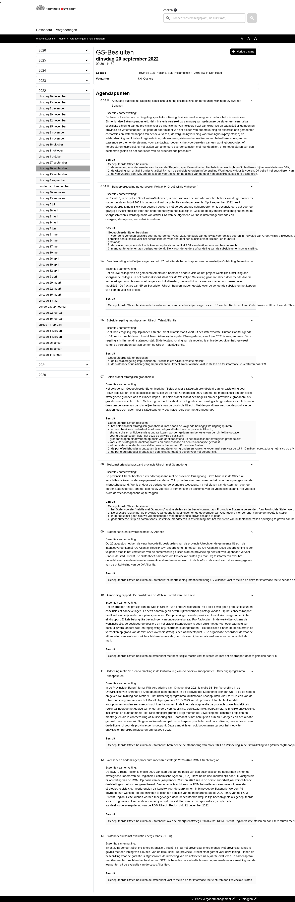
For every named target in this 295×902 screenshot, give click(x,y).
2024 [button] (42, 70)
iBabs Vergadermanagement (213, 899)
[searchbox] (204, 18)
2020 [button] (42, 375)
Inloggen (247, 899)
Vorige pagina (245, 51)
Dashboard (44, 30)
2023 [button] (42, 80)
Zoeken (168, 10)
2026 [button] (42, 50)
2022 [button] (42, 90)
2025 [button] (42, 60)
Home (62, 38)
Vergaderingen (66, 30)
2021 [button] (42, 365)
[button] (252, 18)
